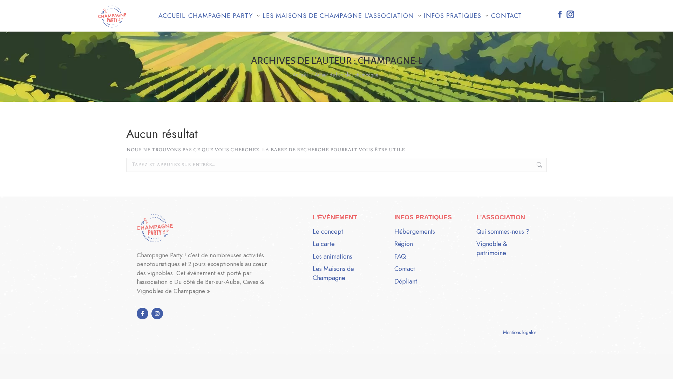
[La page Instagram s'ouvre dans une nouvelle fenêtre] (570, 14)
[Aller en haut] (662, 368)
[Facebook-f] (142, 313)
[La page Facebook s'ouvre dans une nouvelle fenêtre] (560, 14)
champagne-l (390, 60)
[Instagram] (157, 313)
